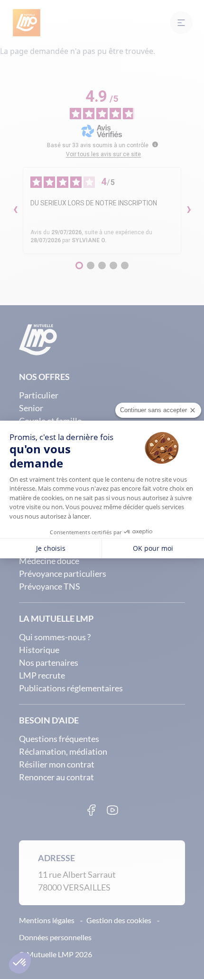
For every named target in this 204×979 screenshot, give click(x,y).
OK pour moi (153, 548)
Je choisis (50, 548)
